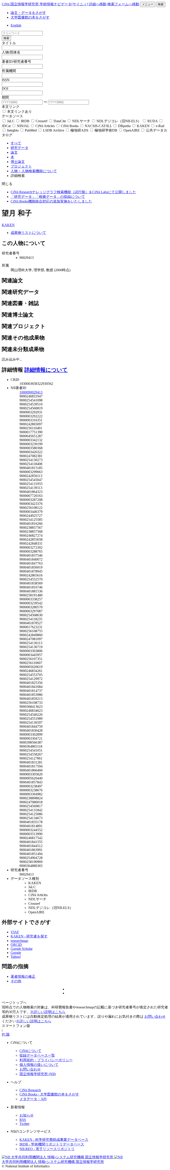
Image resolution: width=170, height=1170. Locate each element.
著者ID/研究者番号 (16, 61)
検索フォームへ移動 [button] (123, 4)
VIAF (15, 932)
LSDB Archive (53, 130)
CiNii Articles (45, 126)
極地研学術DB (106, 130)
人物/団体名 (11, 52)
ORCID (16, 945)
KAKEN (143, 126)
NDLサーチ (81, 121)
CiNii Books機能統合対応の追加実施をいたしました (51, 201)
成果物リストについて (28, 233)
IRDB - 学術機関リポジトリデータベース (51, 1144)
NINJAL (23, 126)
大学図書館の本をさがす (30, 17)
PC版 (6, 1034)
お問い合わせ (155, 1016)
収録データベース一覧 (37, 1055)
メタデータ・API (32, 1099)
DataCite (60, 121)
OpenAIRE (132, 130)
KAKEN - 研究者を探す (29, 936)
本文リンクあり (19, 111)
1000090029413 (30, 392)
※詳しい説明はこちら (48, 1012)
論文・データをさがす (28, 13)
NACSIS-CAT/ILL (98, 126)
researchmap (19, 941)
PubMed (31, 130)
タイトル (9, 43)
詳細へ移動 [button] (97, 4)
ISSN (6, 80)
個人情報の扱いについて (38, 1065)
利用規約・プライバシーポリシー (46, 1060)
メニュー (147, 4)
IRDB (25, 121)
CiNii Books (69, 126)
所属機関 (9, 71)
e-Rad (159, 126)
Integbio (12, 130)
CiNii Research (30, 1090)
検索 (161, 4)
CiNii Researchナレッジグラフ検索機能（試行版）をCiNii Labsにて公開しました (73, 192)
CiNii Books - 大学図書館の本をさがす (49, 1094)
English (16, 25)
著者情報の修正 (23, 976)
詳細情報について (46, 370)
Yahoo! (16, 956)
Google (16, 952)
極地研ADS (79, 130)
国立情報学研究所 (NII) (37, 1074)
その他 (16, 981)
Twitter (24, 1124)
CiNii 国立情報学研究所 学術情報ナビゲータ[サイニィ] (45, 4)
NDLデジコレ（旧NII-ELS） (119, 121)
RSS (22, 1120)
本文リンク (10, 107)
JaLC (10, 121)
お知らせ (26, 1115)
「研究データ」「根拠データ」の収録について (48, 196)
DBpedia (124, 126)
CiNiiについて (30, 1051)
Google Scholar (22, 949)
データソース (12, 116)
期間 (5, 97)
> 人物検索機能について (38, 171)
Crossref (41, 121)
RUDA (152, 121)
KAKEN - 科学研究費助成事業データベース (53, 1139)
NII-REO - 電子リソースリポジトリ (47, 1149)
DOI (5, 88)
